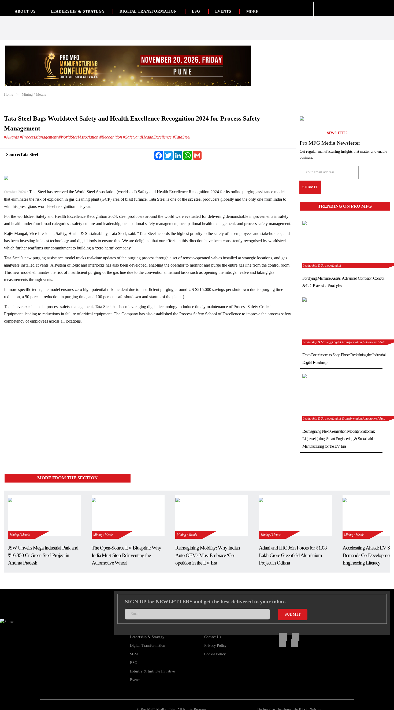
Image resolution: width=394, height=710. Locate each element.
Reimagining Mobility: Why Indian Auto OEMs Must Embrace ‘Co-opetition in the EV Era (207, 555)
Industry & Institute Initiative (152, 671)
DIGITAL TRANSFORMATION (148, 11)
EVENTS (223, 11)
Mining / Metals (34, 94)
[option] (128, 66)
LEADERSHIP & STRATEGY (78, 11)
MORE (252, 12)
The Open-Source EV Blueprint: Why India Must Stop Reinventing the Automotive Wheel (126, 555)
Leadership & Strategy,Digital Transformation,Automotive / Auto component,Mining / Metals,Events (344, 419)
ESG (196, 11)
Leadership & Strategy (147, 637)
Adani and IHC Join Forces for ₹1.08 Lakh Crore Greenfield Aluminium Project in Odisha (293, 555)
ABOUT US (25, 11)
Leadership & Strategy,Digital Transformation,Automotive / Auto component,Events (344, 342)
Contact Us (212, 637)
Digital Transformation (147, 646)
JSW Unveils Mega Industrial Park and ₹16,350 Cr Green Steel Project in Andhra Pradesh (43, 555)
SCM (134, 654)
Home (8, 94)
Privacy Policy (215, 646)
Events (135, 680)
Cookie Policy (215, 654)
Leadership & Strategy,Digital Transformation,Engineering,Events (325, 266)
